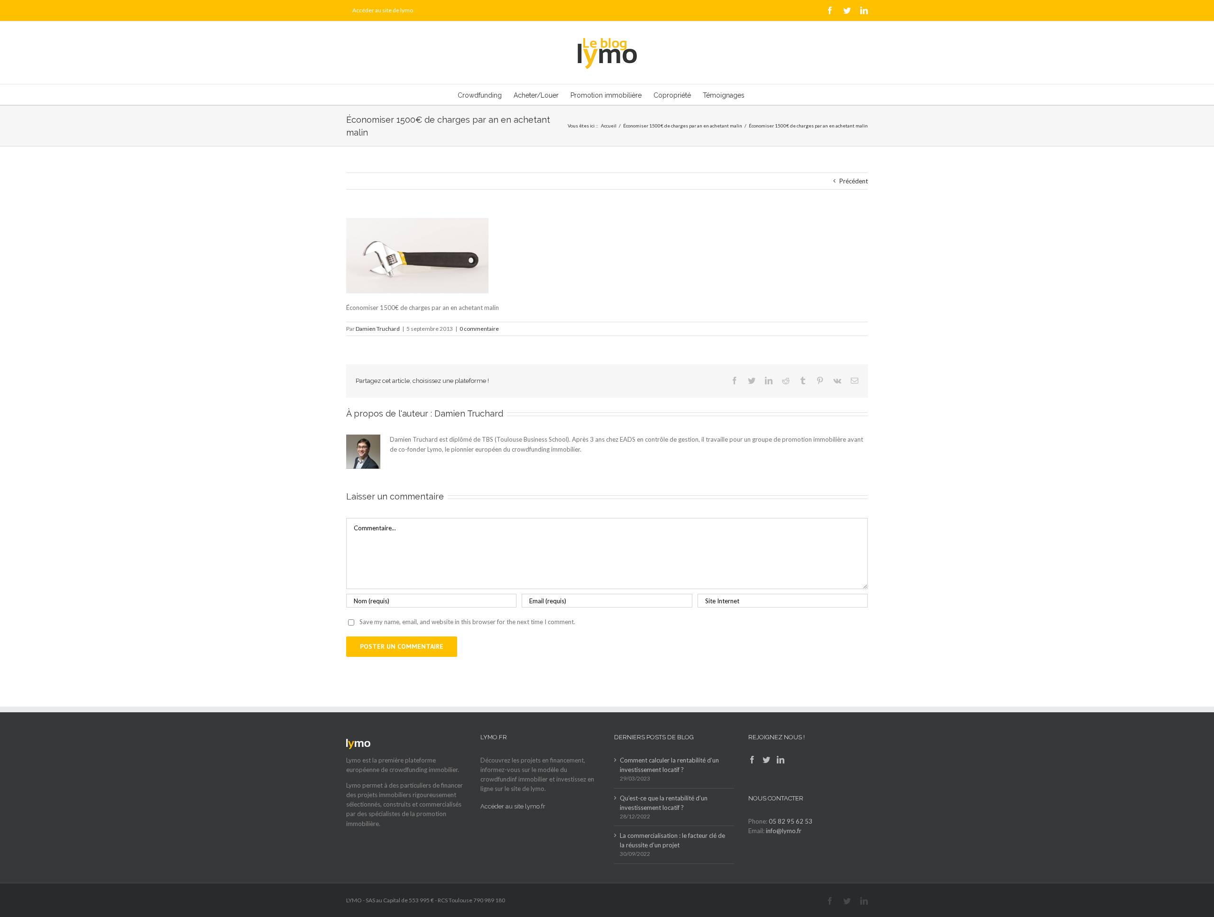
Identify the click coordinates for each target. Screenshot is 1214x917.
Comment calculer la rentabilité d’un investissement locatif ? (669, 764)
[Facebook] (752, 759)
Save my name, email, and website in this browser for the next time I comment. (467, 622)
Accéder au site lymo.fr (512, 806)
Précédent (853, 181)
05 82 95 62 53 (790, 821)
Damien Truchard (378, 328)
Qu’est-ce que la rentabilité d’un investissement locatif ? (664, 802)
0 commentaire (479, 328)
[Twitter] (766, 759)
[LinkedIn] (780, 759)
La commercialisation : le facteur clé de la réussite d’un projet (672, 840)
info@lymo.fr (783, 831)
